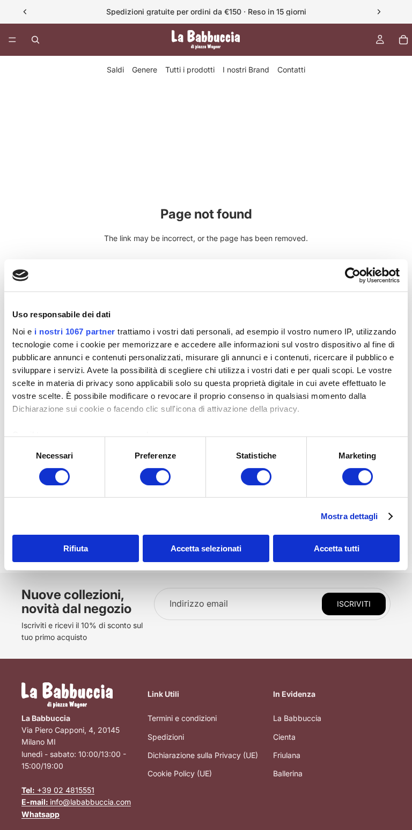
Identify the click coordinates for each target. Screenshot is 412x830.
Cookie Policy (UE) (180, 773)
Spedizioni (166, 736)
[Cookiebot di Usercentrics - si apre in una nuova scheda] (353, 275)
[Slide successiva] (379, 12)
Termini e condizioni (182, 718)
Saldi (115, 69)
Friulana (286, 755)
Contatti (291, 69)
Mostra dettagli (349, 516)
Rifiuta (75, 548)
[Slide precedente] (25, 12)
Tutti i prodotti (190, 69)
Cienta (284, 736)
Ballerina (288, 773)
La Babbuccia (297, 718)
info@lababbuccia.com (76, 801)
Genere (144, 69)
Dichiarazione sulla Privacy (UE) (203, 755)
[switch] (155, 476)
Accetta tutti (336, 548)
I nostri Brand (246, 69)
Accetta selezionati (206, 548)
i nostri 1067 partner (74, 331)
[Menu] (12, 39)
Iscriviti (354, 603)
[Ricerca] (35, 40)
